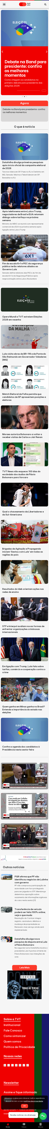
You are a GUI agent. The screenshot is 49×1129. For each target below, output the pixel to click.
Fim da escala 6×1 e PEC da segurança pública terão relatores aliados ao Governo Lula (22, 266)
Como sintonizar (15, 1036)
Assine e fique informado (20, 1092)
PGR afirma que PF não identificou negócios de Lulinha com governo (31, 879)
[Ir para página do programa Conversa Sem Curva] (24, 998)
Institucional (12, 1025)
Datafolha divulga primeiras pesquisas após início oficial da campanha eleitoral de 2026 (24, 165)
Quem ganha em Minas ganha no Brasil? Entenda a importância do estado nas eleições (23, 710)
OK (24, 1106)
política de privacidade (33, 1101)
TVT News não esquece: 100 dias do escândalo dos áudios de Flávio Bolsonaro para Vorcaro (21, 474)
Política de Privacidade (19, 1047)
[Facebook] (20, 1065)
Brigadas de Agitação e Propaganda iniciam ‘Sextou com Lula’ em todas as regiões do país (22, 552)
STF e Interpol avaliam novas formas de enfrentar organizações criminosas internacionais (23, 629)
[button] (4, 4)
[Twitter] (16, 1065)
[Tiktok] (24, 1065)
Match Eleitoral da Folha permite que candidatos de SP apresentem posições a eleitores (24, 397)
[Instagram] (12, 1065)
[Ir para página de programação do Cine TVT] (24, 860)
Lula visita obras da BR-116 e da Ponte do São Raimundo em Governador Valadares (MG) (24, 357)
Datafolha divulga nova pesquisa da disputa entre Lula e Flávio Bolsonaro (31, 942)
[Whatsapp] (8, 1065)
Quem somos (12, 1041)
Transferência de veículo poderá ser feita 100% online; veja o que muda (30, 912)
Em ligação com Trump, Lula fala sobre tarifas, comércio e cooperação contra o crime (23, 669)
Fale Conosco (13, 1030)
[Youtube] (5, 1065)
